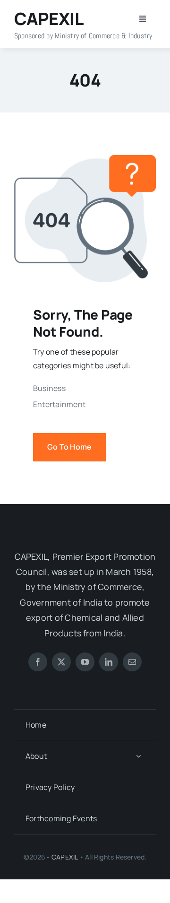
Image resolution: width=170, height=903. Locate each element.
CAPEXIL (64, 856)
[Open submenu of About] (138, 756)
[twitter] (61, 661)
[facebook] (37, 661)
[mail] (132, 661)
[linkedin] (108, 661)
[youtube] (85, 661)
